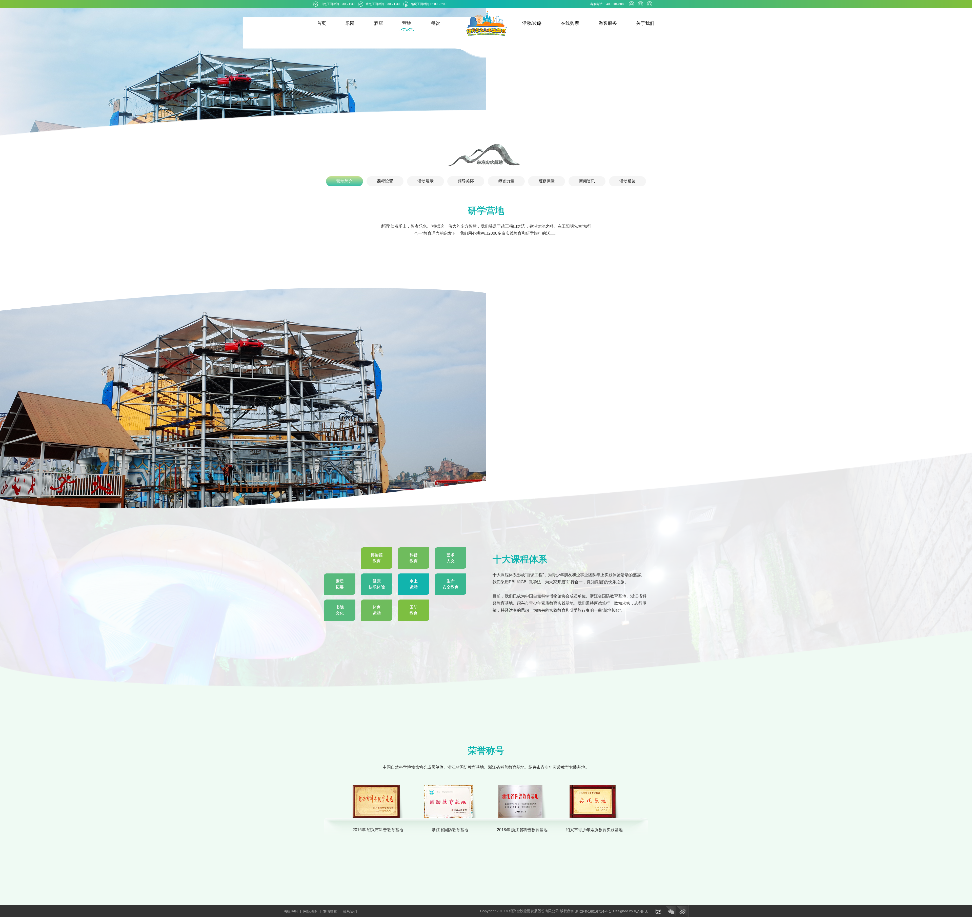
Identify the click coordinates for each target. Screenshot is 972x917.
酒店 (378, 23)
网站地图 (310, 911)
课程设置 (385, 181)
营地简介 (344, 181)
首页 (321, 23)
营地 (406, 23)
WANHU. (641, 911)
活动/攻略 (532, 23)
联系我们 (350, 911)
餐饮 (435, 23)
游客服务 (608, 23)
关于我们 (645, 23)
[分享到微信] (670, 911)
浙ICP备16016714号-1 (593, 911)
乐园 (349, 23)
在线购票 (570, 23)
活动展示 (425, 181)
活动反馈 (627, 181)
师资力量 (506, 181)
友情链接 (330, 911)
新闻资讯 (587, 181)
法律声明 (291, 911)
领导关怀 (466, 181)
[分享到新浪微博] (682, 911)
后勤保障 (546, 181)
